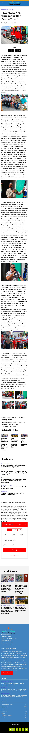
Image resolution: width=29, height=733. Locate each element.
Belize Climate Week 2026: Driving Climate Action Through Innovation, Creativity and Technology (14, 473)
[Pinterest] (16, 50)
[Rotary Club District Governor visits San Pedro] (24, 435)
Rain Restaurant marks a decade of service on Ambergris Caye (14, 443)
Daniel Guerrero (21, 417)
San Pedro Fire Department (9, 426)
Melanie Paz (5, 424)
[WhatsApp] (19, 50)
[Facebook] (9, 50)
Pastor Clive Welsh (14, 424)
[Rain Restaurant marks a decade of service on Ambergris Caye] (14, 435)
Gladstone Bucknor (7, 419)
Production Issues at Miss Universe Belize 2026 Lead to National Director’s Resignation (13, 481)
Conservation (4, 491)
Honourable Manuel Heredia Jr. (10, 422)
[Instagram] (13, 729)
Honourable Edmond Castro (9, 421)
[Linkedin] (17, 729)
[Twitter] (12, 50)
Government (4, 470)
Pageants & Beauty (5, 477)
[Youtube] (26, 729)
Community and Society (7, 9)
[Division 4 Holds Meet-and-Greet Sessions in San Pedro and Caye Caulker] (4, 435)
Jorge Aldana (22, 422)
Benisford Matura (11, 417)
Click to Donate (7, 673)
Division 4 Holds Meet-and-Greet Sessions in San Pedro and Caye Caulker (4, 444)
